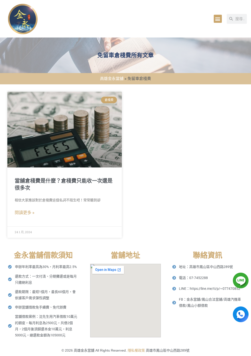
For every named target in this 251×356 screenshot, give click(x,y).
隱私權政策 (136, 350)
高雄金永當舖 (112, 78)
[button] (218, 19)
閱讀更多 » (24, 212)
